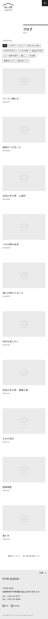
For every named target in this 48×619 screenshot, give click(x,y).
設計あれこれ (23, 60)
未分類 (32, 55)
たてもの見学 (23, 50)
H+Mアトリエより (17, 45)
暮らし (23, 55)
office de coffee (33, 45)
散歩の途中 (13, 55)
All (5, 45)
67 (24, 556)
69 (30, 556)
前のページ (13, 556)
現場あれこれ (9, 60)
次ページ (36, 556)
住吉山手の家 (37, 50)
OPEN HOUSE (9, 50)
